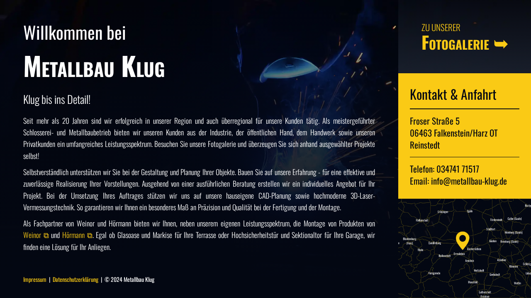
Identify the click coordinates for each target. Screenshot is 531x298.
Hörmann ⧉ (77, 234)
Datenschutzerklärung (76, 279)
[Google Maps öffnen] (464, 248)
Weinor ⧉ (37, 234)
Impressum (34, 279)
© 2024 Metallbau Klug (129, 279)
